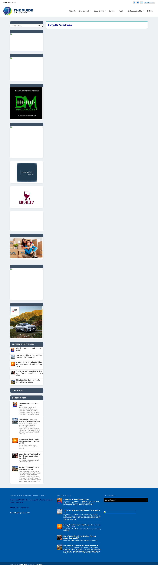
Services (112, 11)
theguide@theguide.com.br (20, 513)
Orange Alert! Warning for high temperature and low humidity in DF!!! (29, 364)
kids (32, 478)
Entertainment (84, 11)
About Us (72, 11)
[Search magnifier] (41, 25)
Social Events (99, 11)
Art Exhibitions (31, 471)
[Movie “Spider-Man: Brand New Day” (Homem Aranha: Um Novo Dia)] (15, 455)
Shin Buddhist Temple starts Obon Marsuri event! (28, 381)
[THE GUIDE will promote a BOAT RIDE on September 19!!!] (15, 421)
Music (36, 478)
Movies (30, 461)
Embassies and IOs (135, 11)
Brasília (30, 407)
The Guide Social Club (34, 481)
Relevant (21, 432)
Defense (150, 11)
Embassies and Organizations (28, 410)
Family (21, 414)
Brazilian (21, 425)
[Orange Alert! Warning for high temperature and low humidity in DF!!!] (15, 440)
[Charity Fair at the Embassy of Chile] (15, 404)
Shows (39, 479)
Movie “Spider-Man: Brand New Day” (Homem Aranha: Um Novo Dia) (29, 373)
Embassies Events (24, 412)
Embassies (33, 409)
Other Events (35, 414)
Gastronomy (26, 414)
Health (36, 447)
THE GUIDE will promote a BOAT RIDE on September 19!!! (29, 356)
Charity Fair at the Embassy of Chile (28, 349)
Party (28, 479)
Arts (28, 460)
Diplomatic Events (24, 409)
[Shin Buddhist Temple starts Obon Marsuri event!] (15, 468)
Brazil (121, 11)
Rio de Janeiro (16, 2)
